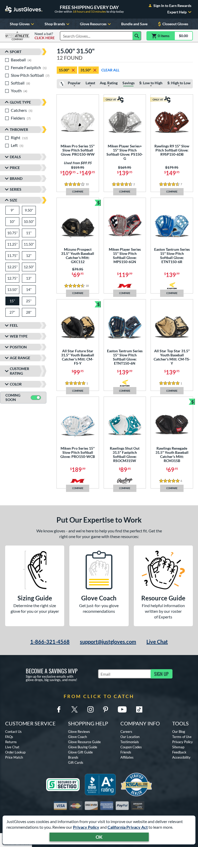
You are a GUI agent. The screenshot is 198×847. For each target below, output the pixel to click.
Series (15, 189)
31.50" (85, 70)
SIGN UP (161, 673)
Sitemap (178, 747)
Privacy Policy (86, 827)
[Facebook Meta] (59, 709)
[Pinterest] (105, 709)
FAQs (9, 737)
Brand (16, 178)
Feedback (179, 752)
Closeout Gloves (175, 24)
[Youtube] (122, 709)
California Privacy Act (128, 827)
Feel (14, 325)
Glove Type (20, 102)
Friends (125, 752)
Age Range (20, 358)
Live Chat (157, 642)
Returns (11, 742)
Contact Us (13, 731)
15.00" (64, 70)
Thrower (19, 129)
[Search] (137, 35)
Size (13, 200)
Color (16, 384)
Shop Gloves (20, 24)
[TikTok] (139, 709)
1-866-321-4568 (50, 642)
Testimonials (129, 742)
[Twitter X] (74, 709)
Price (15, 167)
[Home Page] (23, 9)
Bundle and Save (134, 24)
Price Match (14, 757)
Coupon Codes (131, 747)
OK (99, 837)
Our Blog (178, 731)
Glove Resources (93, 24)
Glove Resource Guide (84, 742)
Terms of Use (182, 737)
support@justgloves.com (108, 642)
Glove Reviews (79, 731)
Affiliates (127, 757)
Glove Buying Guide (82, 747)
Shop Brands (55, 24)
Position (18, 347)
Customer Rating (19, 370)
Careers (126, 731)
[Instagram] (90, 709)
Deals (15, 157)
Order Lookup (15, 752)
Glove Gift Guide (80, 752)
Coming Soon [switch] (12, 397)
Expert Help (177, 12)
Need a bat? (45, 36)
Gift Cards (75, 762)
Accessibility (181, 757)
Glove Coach (77, 737)
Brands (73, 757)
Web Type (19, 336)
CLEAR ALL (110, 70)
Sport (15, 51)
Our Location (129, 737)
